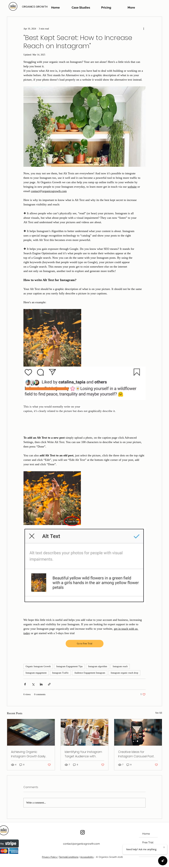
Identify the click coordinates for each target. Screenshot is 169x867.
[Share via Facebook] (25, 684)
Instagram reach (120, 666)
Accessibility (87, 857)
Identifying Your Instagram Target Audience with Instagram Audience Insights (83, 754)
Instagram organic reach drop (124, 673)
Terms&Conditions (68, 857)
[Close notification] (164, 847)
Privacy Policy (50, 857)
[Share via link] (49, 684)
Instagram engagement (36, 673)
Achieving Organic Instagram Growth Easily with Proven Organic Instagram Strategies (28, 754)
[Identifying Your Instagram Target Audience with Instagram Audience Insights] (84, 732)
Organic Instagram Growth (38, 666)
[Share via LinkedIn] (41, 684)
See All (158, 713)
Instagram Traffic (60, 673)
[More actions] (144, 29)
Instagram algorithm (97, 666)
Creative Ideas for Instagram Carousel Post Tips (136, 754)
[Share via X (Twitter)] (33, 684)
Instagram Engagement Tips (69, 666)
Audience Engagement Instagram (89, 673)
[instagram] (82, 832)
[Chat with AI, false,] (162, 860)
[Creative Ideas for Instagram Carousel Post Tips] (138, 732)
